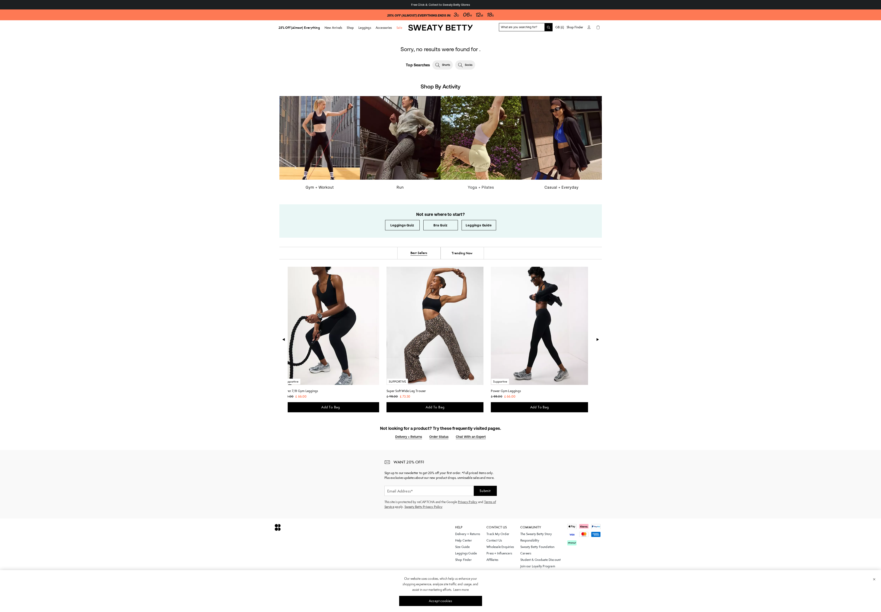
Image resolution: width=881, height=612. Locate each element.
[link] (440, 29)
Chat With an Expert (471, 437)
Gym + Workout (320, 187)
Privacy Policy (467, 502)
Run (400, 187)
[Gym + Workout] (319, 145)
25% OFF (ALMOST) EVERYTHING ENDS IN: (419, 15)
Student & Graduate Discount (540, 560)
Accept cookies (440, 601)
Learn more (461, 590)
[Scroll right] (598, 339)
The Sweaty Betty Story (536, 534)
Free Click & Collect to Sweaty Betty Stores (440, 4)
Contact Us (494, 540)
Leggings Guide (479, 225)
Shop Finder (575, 27)
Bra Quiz (440, 225)
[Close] (874, 579)
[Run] (400, 145)
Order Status (438, 437)
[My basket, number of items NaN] (598, 27)
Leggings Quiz (402, 225)
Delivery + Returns (408, 437)
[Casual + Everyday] (561, 145)
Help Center (463, 540)
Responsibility (529, 540)
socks (468, 65)
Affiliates (492, 560)
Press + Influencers (499, 553)
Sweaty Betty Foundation (537, 547)
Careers (525, 553)
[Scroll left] (283, 339)
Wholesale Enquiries (500, 547)
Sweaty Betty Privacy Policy (423, 507)
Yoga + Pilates (481, 187)
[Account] (589, 27)
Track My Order (497, 534)
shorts (446, 65)
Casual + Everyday (561, 187)
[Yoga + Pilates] (481, 145)
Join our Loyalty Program (537, 566)
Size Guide (462, 547)
